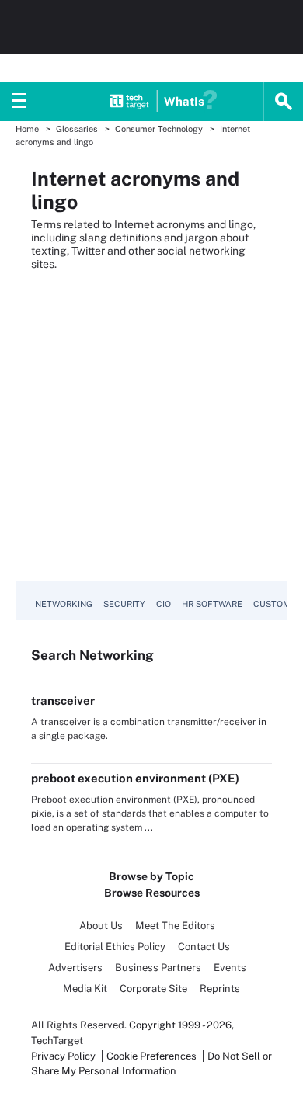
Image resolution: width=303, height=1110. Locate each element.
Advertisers (75, 967)
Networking (63, 604)
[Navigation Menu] (19, 101)
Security (124, 604)
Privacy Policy (63, 1056)
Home (27, 129)
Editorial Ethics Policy (114, 946)
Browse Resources (152, 892)
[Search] (283, 101)
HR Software (212, 604)
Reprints (220, 988)
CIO (163, 604)
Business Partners (158, 967)
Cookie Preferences (152, 1056)
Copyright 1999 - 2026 (180, 1025)
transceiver (63, 700)
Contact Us (204, 946)
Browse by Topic (151, 876)
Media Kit (85, 988)
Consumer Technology (159, 129)
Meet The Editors (175, 925)
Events (230, 967)
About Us (101, 925)
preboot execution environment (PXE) (135, 778)
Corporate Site (153, 988)
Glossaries (77, 129)
